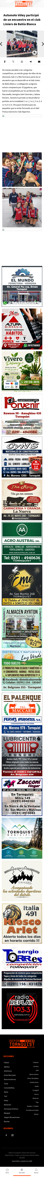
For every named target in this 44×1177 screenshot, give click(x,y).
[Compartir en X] (13, 61)
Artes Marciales (10, 1075)
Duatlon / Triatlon (33, 1106)
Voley (6, 1100)
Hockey (36, 1066)
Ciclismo (36, 1062)
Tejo (37, 1102)
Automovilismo (10, 1079)
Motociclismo (34, 1074)
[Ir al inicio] (23, 3)
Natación (7, 1104)
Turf (5, 1096)
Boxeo (36, 1114)
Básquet (7, 1113)
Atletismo (8, 1071)
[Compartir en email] (39, 61)
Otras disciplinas (33, 1078)
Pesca (36, 1094)
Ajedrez (7, 1067)
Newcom (36, 1098)
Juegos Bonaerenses (12, 1117)
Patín (6, 1092)
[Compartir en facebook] (5, 61)
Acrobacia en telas (32, 1110)
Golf (37, 1070)
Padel (37, 1086)
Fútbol (6, 1062)
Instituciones (34, 1082)
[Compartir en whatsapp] (22, 61)
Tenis (6, 1083)
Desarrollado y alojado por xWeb (22, 1161)
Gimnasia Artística (11, 1109)
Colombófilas (9, 1088)
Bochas (7, 1121)
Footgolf (36, 1090)
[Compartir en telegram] (30, 61)
